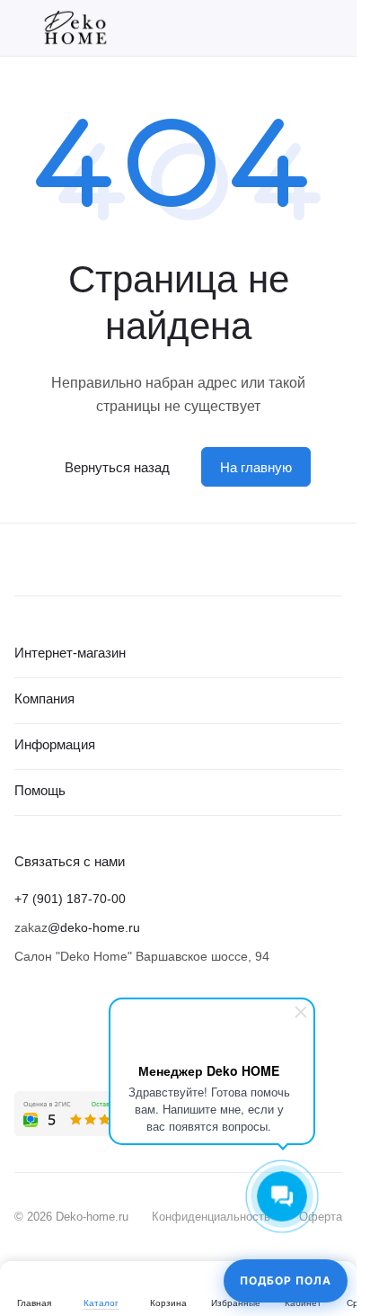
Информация (54, 744)
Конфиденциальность (211, 1216)
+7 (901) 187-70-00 (70, 898)
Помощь (40, 790)
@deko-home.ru (94, 927)
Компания (44, 698)
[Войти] (302, 28)
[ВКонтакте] (25, 1030)
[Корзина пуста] (333, 28)
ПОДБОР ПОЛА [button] (285, 1280)
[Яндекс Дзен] (97, 1030)
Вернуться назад (117, 467)
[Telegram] (61, 1030)
